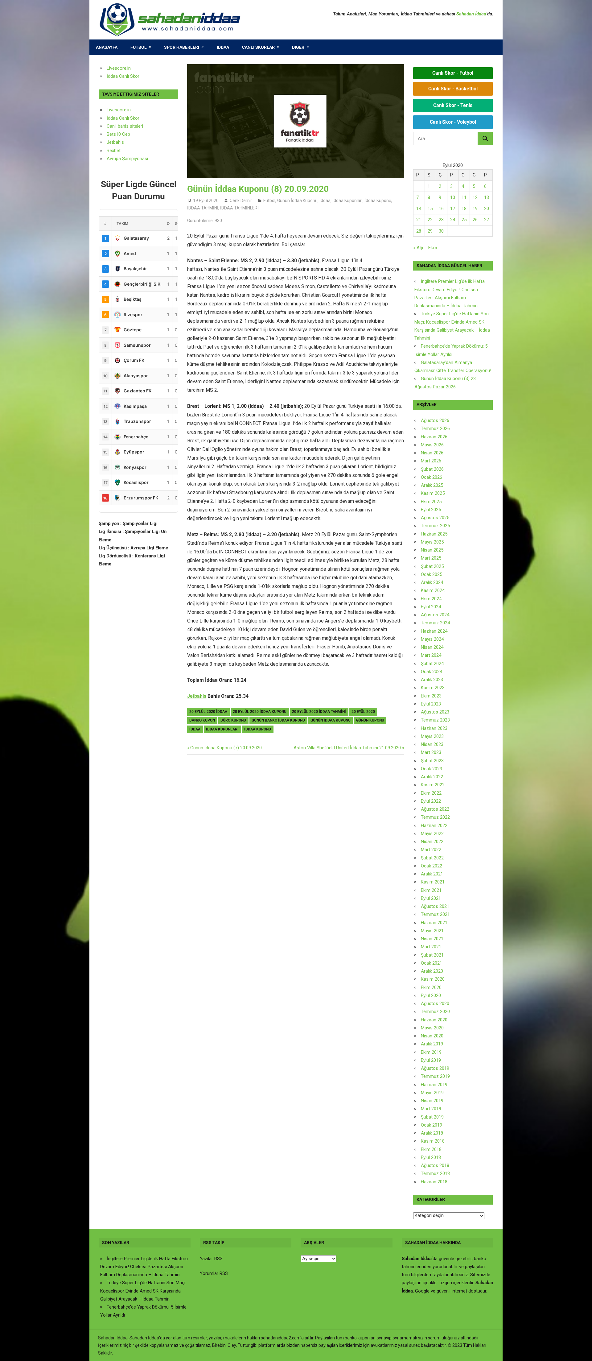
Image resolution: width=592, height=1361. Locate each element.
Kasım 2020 (433, 979)
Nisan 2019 (432, 1100)
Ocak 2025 (431, 574)
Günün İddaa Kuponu (297, 200)
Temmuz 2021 (435, 914)
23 (441, 219)
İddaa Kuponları (347, 200)
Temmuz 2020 (435, 1011)
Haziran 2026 (434, 437)
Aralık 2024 (432, 582)
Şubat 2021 (432, 955)
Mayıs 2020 (432, 1028)
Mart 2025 (431, 558)
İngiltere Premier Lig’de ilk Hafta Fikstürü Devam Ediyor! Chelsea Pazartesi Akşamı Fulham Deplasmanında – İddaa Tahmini (144, 1267)
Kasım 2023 (433, 687)
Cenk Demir (241, 200)
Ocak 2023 (431, 769)
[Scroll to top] (581, 1350)
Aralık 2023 (432, 679)
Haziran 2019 (434, 1084)
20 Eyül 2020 (363, 711)
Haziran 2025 (434, 534)
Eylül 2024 (431, 607)
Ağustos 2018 (435, 1165)
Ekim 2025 (431, 501)
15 (430, 208)
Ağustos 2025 (435, 517)
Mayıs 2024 (432, 639)
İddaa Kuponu (377, 200)
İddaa (223, 47)
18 (464, 208)
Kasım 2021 (433, 882)
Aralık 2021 (432, 874)
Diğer (298, 47)
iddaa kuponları (222, 729)
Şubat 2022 (432, 858)
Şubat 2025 (432, 566)
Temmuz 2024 (435, 623)
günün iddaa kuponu (330, 720)
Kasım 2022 (433, 785)
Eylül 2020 (431, 995)
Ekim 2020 (431, 987)
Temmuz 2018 (435, 1173)
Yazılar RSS (211, 1258)
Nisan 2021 (432, 938)
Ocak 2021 (431, 963)
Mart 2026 (431, 461)
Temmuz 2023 (435, 720)
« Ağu (419, 247)
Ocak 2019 (431, 1125)
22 (430, 219)
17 (452, 208)
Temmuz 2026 (435, 428)
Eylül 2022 (431, 801)
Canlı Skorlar (258, 47)
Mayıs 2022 (432, 833)
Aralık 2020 (432, 971)
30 (441, 231)
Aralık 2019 (432, 1044)
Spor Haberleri (181, 47)
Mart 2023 (431, 752)
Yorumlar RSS (214, 1273)
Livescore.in (119, 68)
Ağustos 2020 (435, 1003)
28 (418, 231)
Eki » (432, 247)
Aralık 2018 (432, 1133)
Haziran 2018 (434, 1182)
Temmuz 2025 (435, 525)
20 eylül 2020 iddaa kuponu (259, 711)
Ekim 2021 (431, 890)
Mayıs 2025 (432, 542)
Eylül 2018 (431, 1157)
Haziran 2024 (434, 631)
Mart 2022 (431, 849)
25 (464, 219)
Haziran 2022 (434, 825)
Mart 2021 (431, 946)
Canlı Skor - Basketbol (453, 89)
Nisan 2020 (432, 1036)
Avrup (112, 158)
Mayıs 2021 (432, 930)
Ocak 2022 (431, 866)
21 (418, 219)
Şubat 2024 (432, 663)
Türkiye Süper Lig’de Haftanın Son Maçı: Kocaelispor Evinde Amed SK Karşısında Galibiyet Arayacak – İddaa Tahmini (143, 1291)
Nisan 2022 (432, 841)
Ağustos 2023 (435, 712)
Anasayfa (106, 47)
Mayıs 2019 (432, 1092)
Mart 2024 (431, 655)
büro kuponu (233, 720)
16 (441, 208)
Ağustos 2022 (435, 809)
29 (430, 231)
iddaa (194, 729)
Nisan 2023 (432, 744)
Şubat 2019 (432, 1117)
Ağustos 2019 (435, 1068)
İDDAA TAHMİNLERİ (239, 207)
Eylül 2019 (431, 1060)
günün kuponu (370, 720)
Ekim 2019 (431, 1052)
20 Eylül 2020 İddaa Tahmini (319, 711)
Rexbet (114, 150)
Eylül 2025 (431, 509)
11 (464, 197)
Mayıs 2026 (432, 445)
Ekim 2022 (431, 793)
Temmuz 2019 (435, 1076)
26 (475, 219)
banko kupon (202, 720)
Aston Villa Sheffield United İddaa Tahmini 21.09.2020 (347, 748)
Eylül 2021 (431, 898)
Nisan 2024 (432, 647)
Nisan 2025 (432, 550)
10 (452, 197)
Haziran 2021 (434, 922)
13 (486, 197)
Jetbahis (196, 696)
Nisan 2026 (432, 453)
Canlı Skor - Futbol (452, 73)
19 (475, 208)
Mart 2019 (431, 1108)
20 (486, 208)
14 (418, 208)
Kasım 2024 (433, 590)
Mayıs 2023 (432, 736)
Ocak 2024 (431, 671)
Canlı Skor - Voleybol (453, 122)
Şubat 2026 (432, 469)
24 (452, 219)
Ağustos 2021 (435, 906)
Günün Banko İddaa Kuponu (278, 720)
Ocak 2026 (431, 477)
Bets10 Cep (118, 134)
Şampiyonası (134, 158)
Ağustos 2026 (435, 420)
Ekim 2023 (431, 696)
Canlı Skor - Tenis (452, 105)
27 (486, 219)
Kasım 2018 (433, 1141)
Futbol (138, 47)
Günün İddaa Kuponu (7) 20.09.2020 (226, 748)
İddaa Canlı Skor (123, 76)
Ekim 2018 (431, 1149)
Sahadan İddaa (471, 14)
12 (475, 197)
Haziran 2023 (434, 728)
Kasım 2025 (433, 493)
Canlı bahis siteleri (125, 126)
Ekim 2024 (431, 599)
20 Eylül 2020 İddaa (208, 711)
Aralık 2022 (432, 777)
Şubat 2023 (432, 760)
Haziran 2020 (434, 1020)
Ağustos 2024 (435, 615)
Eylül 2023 (431, 704)
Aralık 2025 (432, 485)
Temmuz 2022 (435, 817)
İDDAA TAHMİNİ (202, 207)
